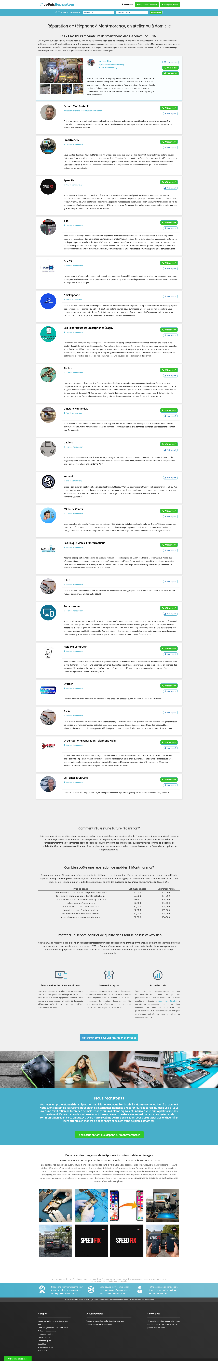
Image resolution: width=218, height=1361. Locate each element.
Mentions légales (44, 1341)
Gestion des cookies (45, 1334)
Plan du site (42, 1350)
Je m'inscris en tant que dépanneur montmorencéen (109, 1135)
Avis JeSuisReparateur (46, 1347)
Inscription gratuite (170, 4)
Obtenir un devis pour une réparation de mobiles (109, 1037)
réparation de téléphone (168, 1001)
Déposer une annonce (148, 4)
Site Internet (171, 73)
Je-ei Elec (106, 61)
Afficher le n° (171, 68)
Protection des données (47, 1331)
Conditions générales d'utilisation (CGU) (53, 1327)
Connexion (128, 4)
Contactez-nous (44, 1337)
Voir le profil (172, 62)
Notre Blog (42, 1344)
